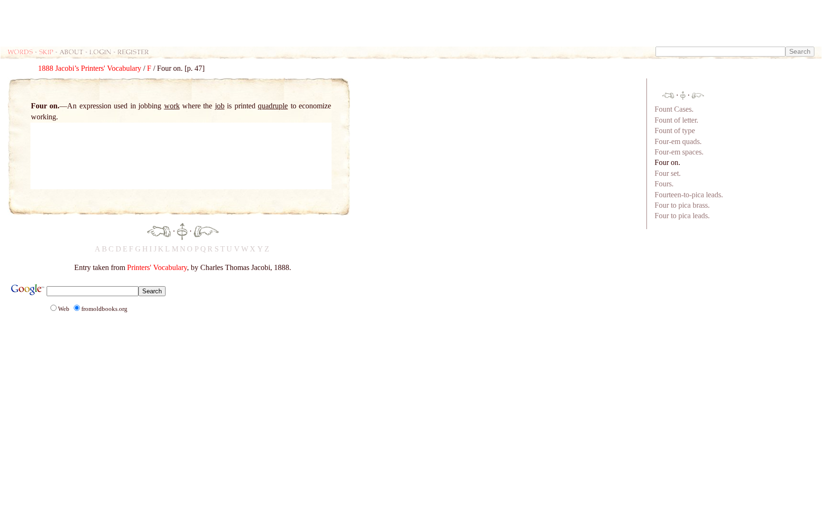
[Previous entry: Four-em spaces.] (159, 231)
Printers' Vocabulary (157, 267)
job (220, 106)
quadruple (273, 106)
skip (46, 51)
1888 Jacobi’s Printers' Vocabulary (89, 68)
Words (20, 51)
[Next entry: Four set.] (206, 231)
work (172, 106)
